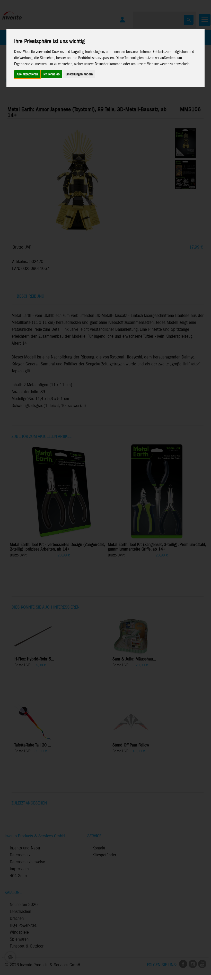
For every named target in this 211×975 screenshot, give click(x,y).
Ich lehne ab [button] (51, 74)
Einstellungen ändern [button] (79, 74)
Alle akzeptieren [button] (27, 74)
